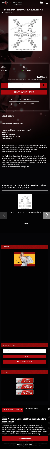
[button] (4, 85)
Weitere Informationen (25, 444)
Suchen (25, 357)
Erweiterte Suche (24, 362)
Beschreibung (8, 116)
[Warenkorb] (41, 3)
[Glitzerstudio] (11, 3)
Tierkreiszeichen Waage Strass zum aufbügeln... (25, 212)
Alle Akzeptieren (25, 438)
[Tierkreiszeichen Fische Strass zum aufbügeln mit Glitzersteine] (25, 33)
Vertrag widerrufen (13, 410)
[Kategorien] (47, 3)
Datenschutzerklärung (32, 434)
